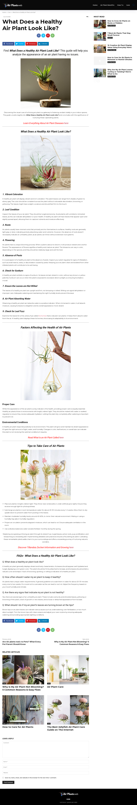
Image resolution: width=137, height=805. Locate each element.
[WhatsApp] (53, 36)
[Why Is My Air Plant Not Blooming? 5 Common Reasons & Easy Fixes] (23, 669)
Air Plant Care (55, 686)
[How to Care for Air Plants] (23, 709)
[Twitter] (43, 36)
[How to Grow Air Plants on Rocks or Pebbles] (100, 24)
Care (9, 12)
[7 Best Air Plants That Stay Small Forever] (100, 36)
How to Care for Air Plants (17, 727)
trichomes (42, 316)
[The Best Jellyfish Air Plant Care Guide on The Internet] (68, 709)
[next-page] (98, 80)
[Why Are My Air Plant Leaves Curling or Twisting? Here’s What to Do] (100, 73)
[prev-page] (95, 80)
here (66, 123)
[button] (133, 5)
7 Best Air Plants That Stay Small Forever (119, 34)
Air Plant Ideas (112, 50)
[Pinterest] (48, 36)
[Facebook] (39, 36)
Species (110, 37)
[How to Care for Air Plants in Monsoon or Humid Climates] (100, 60)
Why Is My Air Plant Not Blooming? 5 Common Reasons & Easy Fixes (23, 688)
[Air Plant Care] (68, 669)
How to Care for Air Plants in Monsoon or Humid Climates (120, 59)
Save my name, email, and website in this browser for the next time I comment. (31, 778)
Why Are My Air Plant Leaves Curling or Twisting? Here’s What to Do (120, 72)
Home (4, 12)
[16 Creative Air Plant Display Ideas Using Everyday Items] (100, 48)
